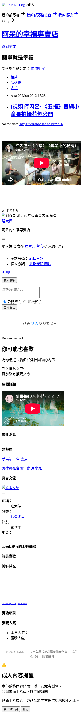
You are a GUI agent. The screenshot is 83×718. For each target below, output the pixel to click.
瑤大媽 (7, 221)
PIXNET (21, 651)
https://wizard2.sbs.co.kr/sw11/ (41, 124)
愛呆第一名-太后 (15, 459)
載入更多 (9, 280)
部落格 (16, 82)
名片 (14, 88)
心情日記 (36, 259)
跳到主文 (9, 46)
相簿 (14, 77)
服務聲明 (48, 656)
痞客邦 (30, 246)
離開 (25, 709)
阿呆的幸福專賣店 (30, 34)
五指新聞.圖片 (40, 264)
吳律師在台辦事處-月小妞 (22, 468)
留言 (39, 246)
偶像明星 (38, 68)
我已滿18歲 (11, 709)
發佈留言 (9, 307)
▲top (6, 272)
